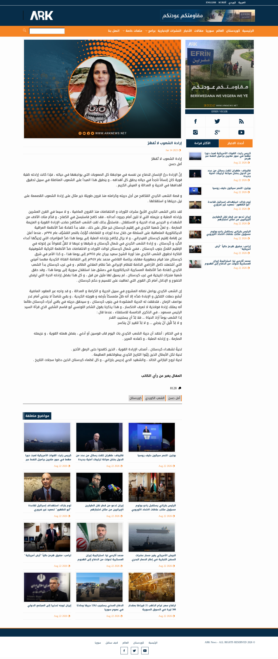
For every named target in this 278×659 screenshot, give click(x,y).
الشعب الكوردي (154, 398)
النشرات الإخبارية (169, 31)
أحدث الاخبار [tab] (236, 143)
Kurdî (222, 2)
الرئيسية (248, 31)
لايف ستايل (112, 642)
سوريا (210, 31)
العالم (220, 31)
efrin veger (219, 111)
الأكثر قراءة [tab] (202, 143)
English (211, 2)
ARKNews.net (42, 15)
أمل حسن (174, 398)
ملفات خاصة (134, 31)
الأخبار (188, 31)
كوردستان (233, 31)
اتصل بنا (113, 31)
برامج (151, 31)
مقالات (199, 31)
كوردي (232, 2)
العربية (242, 2)
